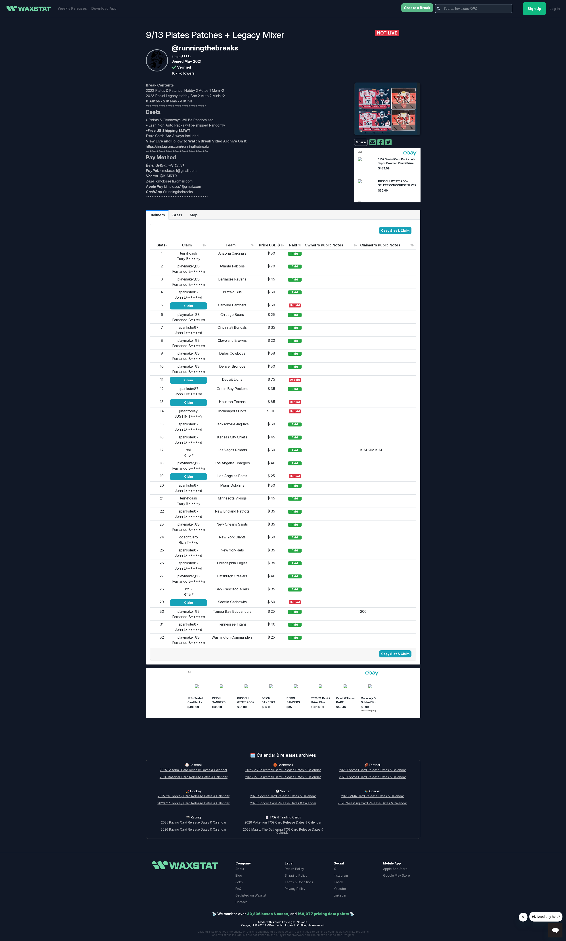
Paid (293, 245)
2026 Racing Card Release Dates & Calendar (193, 829)
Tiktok (338, 882)
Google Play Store (396, 875)
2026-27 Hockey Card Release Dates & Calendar (193, 803)
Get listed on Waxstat (250, 895)
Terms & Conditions (299, 882)
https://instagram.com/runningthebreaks (178, 146)
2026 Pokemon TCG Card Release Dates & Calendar (283, 822)
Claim (187, 245)
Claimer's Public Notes (380, 245)
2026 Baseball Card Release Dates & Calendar (194, 777)
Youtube (340, 889)
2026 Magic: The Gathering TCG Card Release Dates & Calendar (283, 831)
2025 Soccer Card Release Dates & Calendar (283, 796)
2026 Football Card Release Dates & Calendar (372, 777)
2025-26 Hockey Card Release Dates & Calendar (193, 796)
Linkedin (340, 895)
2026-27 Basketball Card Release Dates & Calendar (283, 777)
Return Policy (294, 869)
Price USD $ (269, 245)
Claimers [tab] (157, 215)
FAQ (238, 889)
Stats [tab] (177, 215)
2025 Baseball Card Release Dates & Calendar (193, 770)
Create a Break (417, 8)
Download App (104, 8)
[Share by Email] (372, 142)
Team (230, 245)
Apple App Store (395, 869)
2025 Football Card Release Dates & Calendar (372, 770)
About (239, 869)
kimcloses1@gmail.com (178, 170)
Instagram (341, 875)
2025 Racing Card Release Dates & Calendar (193, 822)
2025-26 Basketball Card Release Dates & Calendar (283, 770)
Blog (238, 875)
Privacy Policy (295, 889)
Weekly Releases (72, 8)
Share (361, 142)
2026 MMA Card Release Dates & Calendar (372, 796)
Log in (554, 8)
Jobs (239, 882)
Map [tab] (193, 215)
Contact (241, 902)
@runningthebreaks (205, 48)
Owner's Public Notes (324, 245)
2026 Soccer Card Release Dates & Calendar (283, 803)
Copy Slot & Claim (395, 230)
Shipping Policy (296, 875)
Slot (160, 245)
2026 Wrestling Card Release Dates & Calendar (372, 803)
